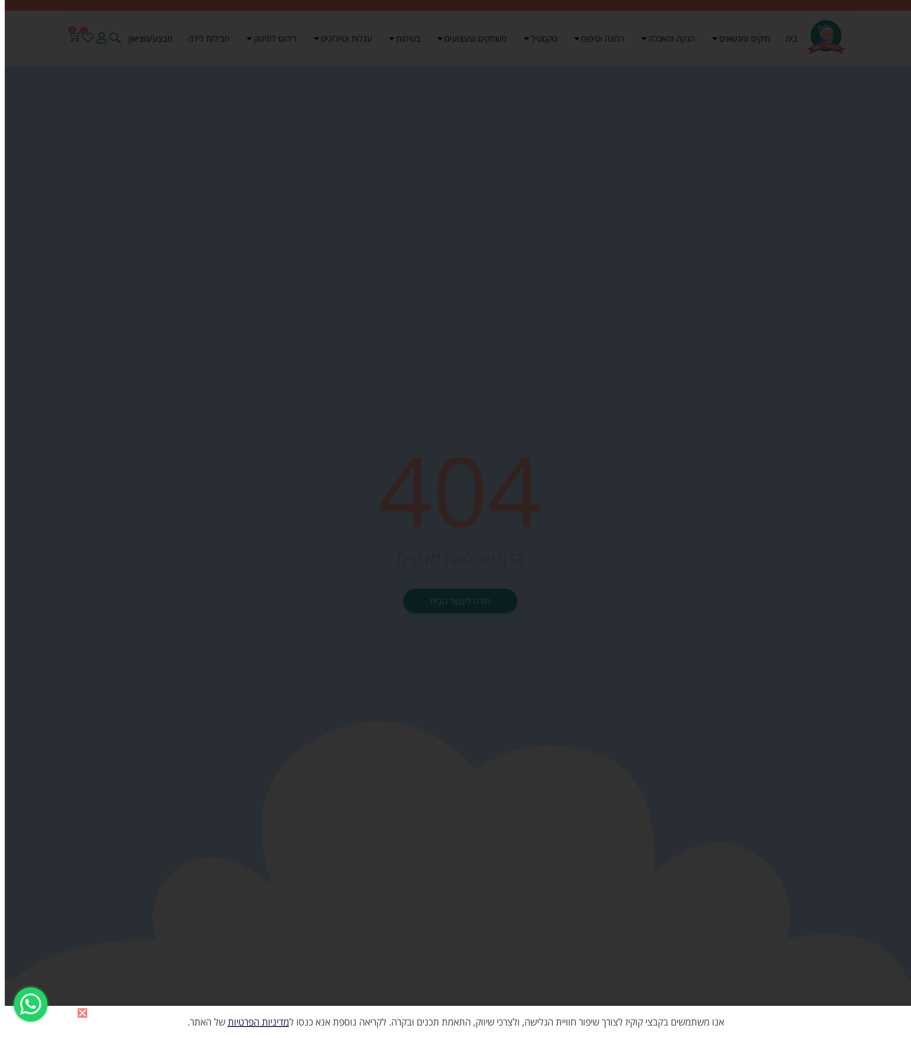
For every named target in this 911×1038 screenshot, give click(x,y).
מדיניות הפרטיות (258, 1021)
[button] (82, 1013)
